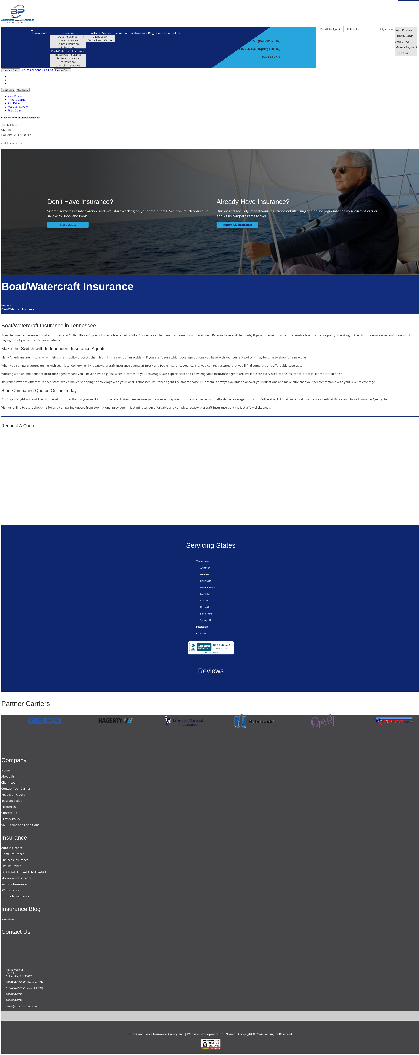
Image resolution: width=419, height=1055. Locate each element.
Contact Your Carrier (100, 40)
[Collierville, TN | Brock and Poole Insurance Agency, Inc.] (17, 22)
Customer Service (100, 33)
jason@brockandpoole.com (22, 1006)
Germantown (207, 587)
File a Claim (402, 53)
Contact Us (173, 33)
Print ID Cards (404, 36)
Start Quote (68, 225)
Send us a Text (44, 70)
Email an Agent (62, 70)
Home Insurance (68, 40)
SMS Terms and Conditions (20, 825)
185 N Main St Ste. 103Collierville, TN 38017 (19, 973)
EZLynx (228, 1034)
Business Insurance (68, 44)
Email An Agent (330, 29)
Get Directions (11, 143)
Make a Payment (406, 47)
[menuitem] (406, 30)
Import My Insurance (237, 225)
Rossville (205, 607)
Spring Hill (205, 620)
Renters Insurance (67, 58)
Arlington (205, 567)
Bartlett (204, 574)
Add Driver (402, 41)
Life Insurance (67, 47)
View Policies (403, 30)
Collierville (205, 580)
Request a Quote (11, 70)
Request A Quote (125, 33)
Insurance (68, 33)
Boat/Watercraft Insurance (67, 51)
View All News (9, 919)
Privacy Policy (10, 819)
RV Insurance (68, 62)
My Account (387, 29)
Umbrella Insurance (68, 65)
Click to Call (28, 70)
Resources (160, 33)
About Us (44, 33)
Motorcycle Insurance (68, 54)
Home (34, 33)
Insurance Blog (144, 33)
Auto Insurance (67, 36)
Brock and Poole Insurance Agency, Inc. (156, 1034)
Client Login (100, 36)
